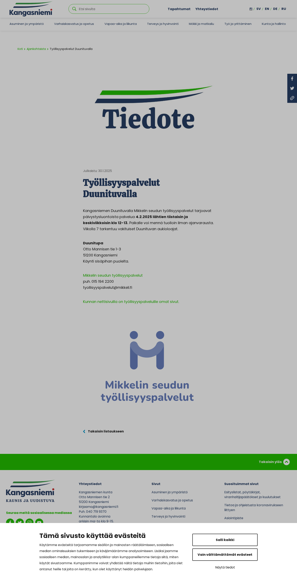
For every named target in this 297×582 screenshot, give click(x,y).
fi (251, 8)
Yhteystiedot (206, 8)
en (267, 8)
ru (283, 8)
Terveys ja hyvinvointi (163, 24)
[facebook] (10, 522)
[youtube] (39, 522)
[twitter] (20, 522)
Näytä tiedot (225, 567)
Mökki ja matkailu (201, 24)
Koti (20, 49)
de (275, 8)
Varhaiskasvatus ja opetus (74, 24)
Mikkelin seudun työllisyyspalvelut (113, 275)
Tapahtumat (179, 8)
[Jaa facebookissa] (292, 78)
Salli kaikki (225, 540)
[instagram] (29, 522)
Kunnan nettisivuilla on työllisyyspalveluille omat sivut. (131, 301)
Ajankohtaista (36, 49)
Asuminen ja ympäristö (26, 24)
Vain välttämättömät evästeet (225, 554)
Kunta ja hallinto (274, 24)
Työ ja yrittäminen (238, 24)
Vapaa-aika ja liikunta (120, 24)
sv (258, 8)
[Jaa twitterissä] (292, 88)
